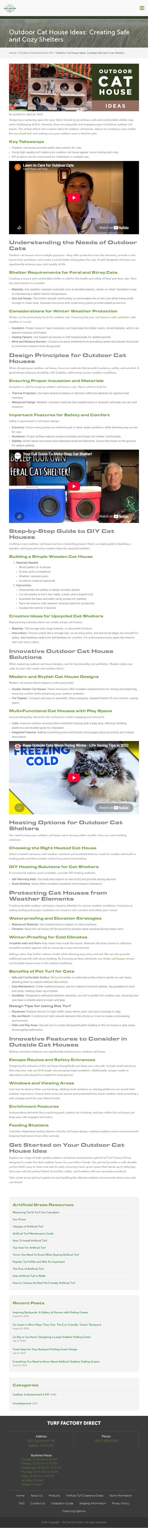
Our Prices (19, 1219)
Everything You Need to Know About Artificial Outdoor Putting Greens (56, 1361)
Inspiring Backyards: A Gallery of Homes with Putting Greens (50, 1312)
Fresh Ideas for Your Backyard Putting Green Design (45, 1349)
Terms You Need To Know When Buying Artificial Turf (46, 1254)
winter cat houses (114, 958)
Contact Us (38, 1503)
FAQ (21, 1503)
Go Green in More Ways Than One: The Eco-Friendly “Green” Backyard (57, 1324)
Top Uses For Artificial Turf (29, 1247)
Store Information (121, 1495)
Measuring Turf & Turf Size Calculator (36, 1212)
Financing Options (74, 1511)
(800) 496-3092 (106, 1441)
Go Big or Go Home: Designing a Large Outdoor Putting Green (52, 1337)
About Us (37, 1495)
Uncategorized (22, 1403)
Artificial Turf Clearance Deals (84, 1495)
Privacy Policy (120, 1503)
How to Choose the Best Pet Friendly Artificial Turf (44, 1283)
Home (12, 52)
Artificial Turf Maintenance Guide (33, 1233)
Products (54, 1495)
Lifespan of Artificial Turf (28, 1226)
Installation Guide (62, 1503)
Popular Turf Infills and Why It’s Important (39, 1261)
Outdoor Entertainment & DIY (36, 52)
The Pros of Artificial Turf (28, 1268)
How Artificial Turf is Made (29, 1275)
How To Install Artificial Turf (30, 1240)
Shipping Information (92, 1503)
